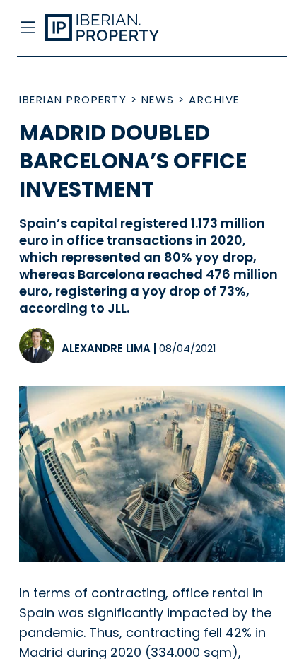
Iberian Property (73, 99)
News (158, 99)
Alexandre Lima (106, 348)
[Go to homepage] (121, 28)
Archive (214, 99)
